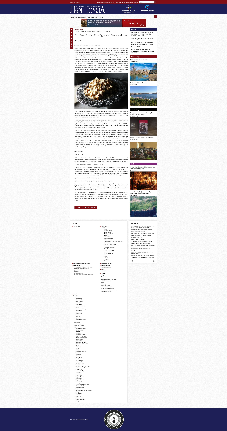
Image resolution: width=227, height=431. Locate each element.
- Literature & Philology (80, 309)
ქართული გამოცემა (133, 2)
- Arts (76, 297)
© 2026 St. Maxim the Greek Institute (79, 419)
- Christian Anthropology (81, 337)
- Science (75, 389)
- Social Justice (78, 313)
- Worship (105, 261)
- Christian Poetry (107, 232)
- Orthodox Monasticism (107, 287)
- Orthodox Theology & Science (82, 366)
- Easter (103, 278)
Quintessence (82, 17)
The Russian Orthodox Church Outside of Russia (142, 255)
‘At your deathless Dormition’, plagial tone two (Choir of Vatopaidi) (142, 168)
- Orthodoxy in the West (81, 368)
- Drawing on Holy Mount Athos (81, 268)
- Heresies (77, 348)
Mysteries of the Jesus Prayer (138, 231)
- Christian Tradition (108, 233)
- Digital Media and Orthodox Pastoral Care (113, 241)
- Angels (103, 275)
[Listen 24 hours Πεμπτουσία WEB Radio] (128, 9)
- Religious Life (78, 378)
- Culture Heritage (107, 239)
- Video (103, 227)
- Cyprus (103, 276)
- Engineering (78, 393)
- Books (105, 229)
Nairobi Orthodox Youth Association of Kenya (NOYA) (141, 138)
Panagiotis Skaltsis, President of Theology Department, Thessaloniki (92, 31)
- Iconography (76, 322)
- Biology (77, 392)
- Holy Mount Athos (78, 273)
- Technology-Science (108, 258)
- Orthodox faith (107, 251)
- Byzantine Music (107, 230)
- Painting (105, 255)
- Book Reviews (78, 298)
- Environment (78, 304)
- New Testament (105, 285)
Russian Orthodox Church (137, 237)
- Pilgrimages (78, 374)
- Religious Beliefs (79, 377)
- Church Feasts (79, 339)
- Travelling (78, 316)
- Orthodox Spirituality (108, 250)
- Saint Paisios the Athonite (107, 288)
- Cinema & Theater (80, 300)
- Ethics (77, 345)
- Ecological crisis (77, 318)
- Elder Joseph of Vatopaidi (109, 244)
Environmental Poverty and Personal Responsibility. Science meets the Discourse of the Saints (142, 34)
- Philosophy (78, 396)
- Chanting (103, 271)
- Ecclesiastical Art (79, 324)
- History (77, 307)
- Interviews (78, 352)
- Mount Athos (106, 248)
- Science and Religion (80, 399)
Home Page (73, 17)
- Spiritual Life (78, 381)
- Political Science (79, 398)
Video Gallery (135, 110)
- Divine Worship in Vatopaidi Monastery (83, 267)
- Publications (78, 375)
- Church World (106, 235)
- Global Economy (79, 395)
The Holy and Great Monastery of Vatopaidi (141, 229)
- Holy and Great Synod (80, 351)
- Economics (106, 242)
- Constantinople (79, 301)
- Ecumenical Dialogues (81, 342)
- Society (105, 256)
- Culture (75, 295)
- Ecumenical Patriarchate (81, 343)
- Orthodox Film (79, 362)
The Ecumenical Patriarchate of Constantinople (142, 233)
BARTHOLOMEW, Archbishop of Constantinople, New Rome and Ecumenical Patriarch (142, 226)
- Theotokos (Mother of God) (82, 384)
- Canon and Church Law (81, 334)
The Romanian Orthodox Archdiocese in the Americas (141, 249)
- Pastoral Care (78, 369)
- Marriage (103, 284)
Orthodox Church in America (138, 239)
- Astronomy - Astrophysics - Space (83, 390)
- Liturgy (77, 355)
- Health (75, 321)
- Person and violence (78, 325)
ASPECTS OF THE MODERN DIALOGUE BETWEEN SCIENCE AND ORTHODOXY (142, 43)
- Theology (105, 259)
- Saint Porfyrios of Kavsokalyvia (109, 290)
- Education (78, 303)
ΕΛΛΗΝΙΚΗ (118, 2)
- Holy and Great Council (109, 247)
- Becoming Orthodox (80, 328)
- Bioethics (77, 331)
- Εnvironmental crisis (80, 319)
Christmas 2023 (135, 47)
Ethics (81, 29)
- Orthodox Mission (79, 363)
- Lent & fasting (78, 354)
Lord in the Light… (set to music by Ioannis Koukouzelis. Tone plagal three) (143, 192)
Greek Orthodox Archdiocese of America (141, 235)
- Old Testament (79, 360)
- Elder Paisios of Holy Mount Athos (111, 245)
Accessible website (75, 2)
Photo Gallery (135, 57)
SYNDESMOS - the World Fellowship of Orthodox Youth (142, 258)
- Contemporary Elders (108, 238)
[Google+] (71, 35)
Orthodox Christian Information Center (140, 243)
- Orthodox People (79, 365)
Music (132, 164)
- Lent (102, 282)
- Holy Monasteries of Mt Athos (109, 279)
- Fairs (74, 270)
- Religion (75, 327)
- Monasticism (78, 357)
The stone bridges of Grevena (139, 60)
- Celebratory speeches (80, 336)
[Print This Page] (71, 47)
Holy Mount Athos (92, 17)
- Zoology (77, 401)
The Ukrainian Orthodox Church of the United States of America (142, 252)
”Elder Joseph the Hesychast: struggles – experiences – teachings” (142, 113)
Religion (76, 29)
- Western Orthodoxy (106, 291)
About (101, 17)
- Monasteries (78, 310)
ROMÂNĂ (124, 2)
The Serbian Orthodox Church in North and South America (143, 245)
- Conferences (106, 236)
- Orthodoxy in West (108, 253)
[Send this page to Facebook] (71, 29)
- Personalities (78, 312)
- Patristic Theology (79, 371)
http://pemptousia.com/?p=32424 (92, 45)
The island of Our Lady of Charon (140, 83)
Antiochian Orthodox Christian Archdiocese (141, 241)
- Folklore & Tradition (80, 306)
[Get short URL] (71, 41)
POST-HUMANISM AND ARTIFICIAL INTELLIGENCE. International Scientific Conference (142, 51)
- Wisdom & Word (79, 386)
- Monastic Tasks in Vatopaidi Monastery (83, 274)
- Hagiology (76, 271)
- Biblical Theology (79, 330)
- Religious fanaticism (80, 380)
